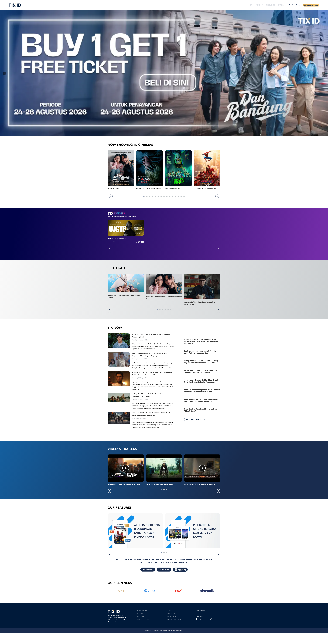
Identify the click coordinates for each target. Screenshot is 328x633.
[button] (111, 196)
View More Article (194, 419)
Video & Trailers (143, 619)
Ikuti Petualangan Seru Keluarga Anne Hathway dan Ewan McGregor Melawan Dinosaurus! (201, 341)
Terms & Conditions (174, 619)
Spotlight (141, 616)
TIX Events (270, 5)
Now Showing (142, 610)
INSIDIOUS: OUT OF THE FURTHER (148, 188)
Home (251, 5)
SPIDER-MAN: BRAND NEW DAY (205, 188)
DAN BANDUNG (113, 188)
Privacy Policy (172, 616)
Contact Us (171, 613)
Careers (281, 5)
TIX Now (259, 5)
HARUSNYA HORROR (172, 188)
